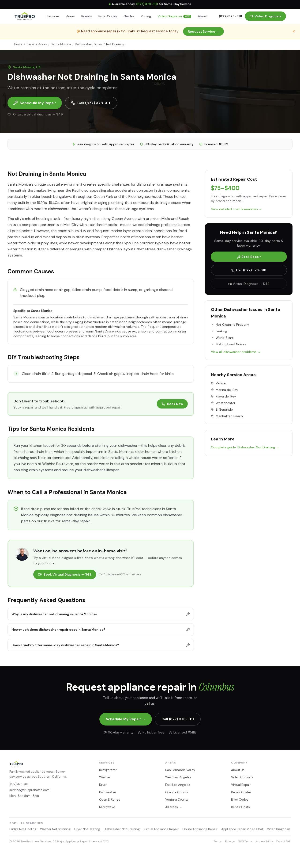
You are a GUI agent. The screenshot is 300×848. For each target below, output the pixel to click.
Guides (129, 16)
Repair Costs (240, 807)
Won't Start (224, 338)
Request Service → (203, 31)
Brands (86, 16)
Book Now (175, 404)
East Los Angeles (177, 785)
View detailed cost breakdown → (236, 209)
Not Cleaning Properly (232, 324)
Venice (221, 383)
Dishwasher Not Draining (122, 829)
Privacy (230, 841)
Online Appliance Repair (200, 829)
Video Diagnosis (174, 16)
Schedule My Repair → (125, 719)
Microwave (107, 807)
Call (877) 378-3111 (94, 102)
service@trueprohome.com (29, 790)
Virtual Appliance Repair (161, 829)
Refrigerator (108, 770)
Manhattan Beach (229, 416)
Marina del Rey (227, 390)
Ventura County (176, 800)
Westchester (225, 403)
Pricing (146, 16)
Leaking (221, 331)
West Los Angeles (178, 777)
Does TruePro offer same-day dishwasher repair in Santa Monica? (65, 645)
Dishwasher (107, 792)
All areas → (173, 807)
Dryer (103, 785)
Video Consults (242, 777)
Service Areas (36, 44)
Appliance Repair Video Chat (242, 829)
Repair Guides (241, 792)
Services (53, 16)
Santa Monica (61, 44)
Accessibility (264, 841)
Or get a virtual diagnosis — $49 (38, 114)
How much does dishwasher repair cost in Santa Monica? (58, 629)
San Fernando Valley (180, 770)
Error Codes (107, 16)
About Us (237, 770)
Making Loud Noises (231, 344)
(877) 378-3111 (147, 4)
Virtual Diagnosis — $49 (251, 284)
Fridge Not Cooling (22, 829)
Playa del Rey (226, 396)
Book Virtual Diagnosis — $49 (67, 574)
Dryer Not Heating (87, 829)
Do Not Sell (283, 841)
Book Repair (251, 257)
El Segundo (224, 409)
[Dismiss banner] (294, 31)
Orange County (176, 792)
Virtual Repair (241, 785)
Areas (70, 16)
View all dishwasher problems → (236, 352)
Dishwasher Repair (88, 44)
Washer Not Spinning (55, 829)
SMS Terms (245, 841)
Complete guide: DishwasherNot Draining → (245, 447)
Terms (218, 841)
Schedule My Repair (38, 102)
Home (18, 44)
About (203, 16)
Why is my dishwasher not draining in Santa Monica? (54, 614)
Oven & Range (109, 800)
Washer (104, 777)
